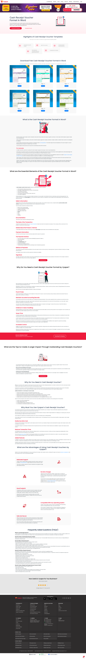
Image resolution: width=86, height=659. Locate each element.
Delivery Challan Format (34, 647)
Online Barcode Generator (62, 636)
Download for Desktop (16, 28)
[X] (70, 598)
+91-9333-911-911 (48, 620)
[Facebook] (63, 598)
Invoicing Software (23, 462)
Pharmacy (46, 610)
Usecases (59, 607)
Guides (59, 609)
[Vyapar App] (4, 1)
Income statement (61, 647)
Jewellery (45, 609)
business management (65, 452)
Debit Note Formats (48, 645)
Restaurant (46, 612)
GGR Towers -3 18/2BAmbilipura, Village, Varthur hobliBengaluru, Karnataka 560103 (35, 620)
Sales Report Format (62, 645)
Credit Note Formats (34, 645)
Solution (54, 1)
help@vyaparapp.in (61, 620)
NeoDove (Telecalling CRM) (20, 610)
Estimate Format (19, 647)
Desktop (70, 1)
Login (81, 1)
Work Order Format (47, 647)
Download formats (28, 28)
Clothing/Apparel (47, 613)
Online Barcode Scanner (34, 638)
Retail (45, 604)
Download (19, 110)
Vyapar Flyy (18, 609)
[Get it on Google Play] (47, 599)
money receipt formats (51, 480)
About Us (66, 1)
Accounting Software (33, 606)
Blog (59, 604)
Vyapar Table (18, 607)
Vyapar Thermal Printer (19, 612)
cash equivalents (43, 142)
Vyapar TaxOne (18, 606)
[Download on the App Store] (53, 599)
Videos (59, 606)
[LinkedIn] (68, 598)
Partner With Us (76, 1)
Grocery (45, 607)
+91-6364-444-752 (48, 619)
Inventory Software (33, 607)
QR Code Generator (48, 636)
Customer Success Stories (62, 610)
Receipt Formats (19, 645)
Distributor (46, 606)
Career (17, 622)
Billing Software (32, 604)
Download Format (43, 260)
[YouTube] (66, 598)
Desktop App (18, 625)
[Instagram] (65, 598)
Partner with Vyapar (19, 621)
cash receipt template (32, 224)
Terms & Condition (19, 626)
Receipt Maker (33, 636)
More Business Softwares (34, 613)
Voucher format (14, 14)
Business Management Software (35, 612)
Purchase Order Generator (20, 636)
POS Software (32, 610)
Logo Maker (46, 638)
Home (58, 1)
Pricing (62, 1)
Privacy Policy (18, 628)
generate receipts (23, 434)
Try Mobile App (49, 1)
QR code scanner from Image (21, 638)
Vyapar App (18, 604)
